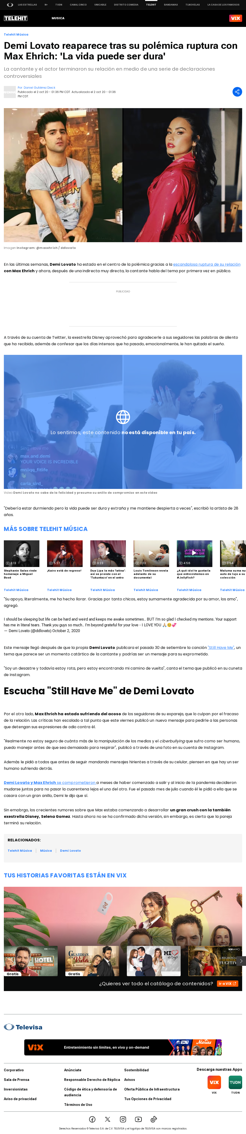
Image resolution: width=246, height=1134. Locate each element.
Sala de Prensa (16, 1080)
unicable (100, 4)
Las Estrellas (27, 4)
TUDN (58, 4)
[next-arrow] (241, 961)
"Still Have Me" (221, 647)
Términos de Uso (78, 1105)
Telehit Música (16, 35)
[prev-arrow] (1, 961)
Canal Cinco (78, 4)
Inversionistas (16, 1089)
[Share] (237, 92)
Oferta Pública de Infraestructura (152, 1089)
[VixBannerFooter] (122, 1047)
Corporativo (14, 1070)
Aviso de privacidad (20, 1099)
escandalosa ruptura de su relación (206, 264)
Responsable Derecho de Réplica (92, 1080)
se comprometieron (50, 782)
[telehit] (16, 18)
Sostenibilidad (136, 1070)
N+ (46, 4)
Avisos (129, 1080)
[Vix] (235, 18)
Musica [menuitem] (58, 18)
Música (46, 851)
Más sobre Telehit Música (46, 529)
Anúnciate (72, 1070)
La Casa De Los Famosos (224, 4)
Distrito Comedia (126, 4)
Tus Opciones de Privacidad (147, 1099)
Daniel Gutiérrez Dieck (39, 88)
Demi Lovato (70, 851)
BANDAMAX (171, 4)
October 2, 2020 (66, 631)
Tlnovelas (192, 4)
